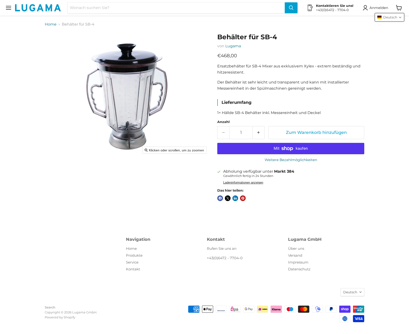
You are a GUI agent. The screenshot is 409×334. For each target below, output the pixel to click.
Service (132, 262)
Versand (295, 255)
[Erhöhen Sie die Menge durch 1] (259, 132)
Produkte (134, 255)
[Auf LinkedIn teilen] (235, 198)
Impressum (298, 262)
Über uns (296, 248)
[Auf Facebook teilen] (220, 198)
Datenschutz (299, 269)
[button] (376, 8)
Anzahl (223, 122)
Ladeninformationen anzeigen (243, 182)
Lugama (233, 46)
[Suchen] (291, 7)
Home (51, 24)
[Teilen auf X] (228, 198)
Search (50, 307)
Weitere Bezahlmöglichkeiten (291, 160)
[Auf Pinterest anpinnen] (243, 198)
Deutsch (350, 292)
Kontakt (133, 269)
